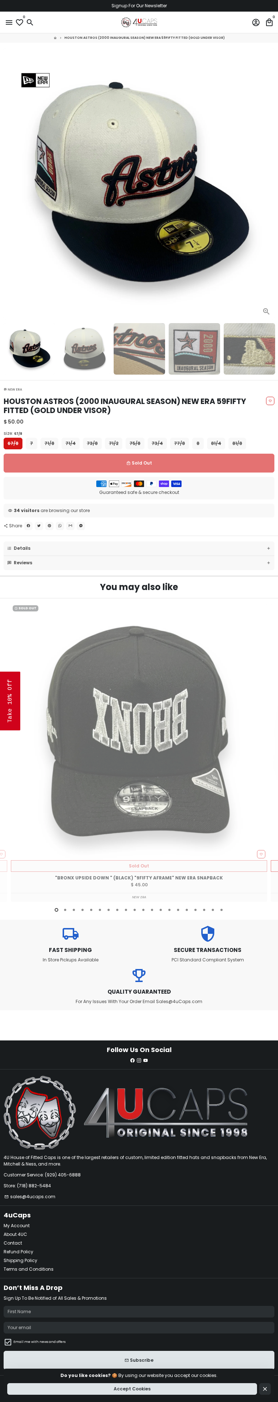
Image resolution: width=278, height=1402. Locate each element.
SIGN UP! (208, 769)
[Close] (270, 615)
